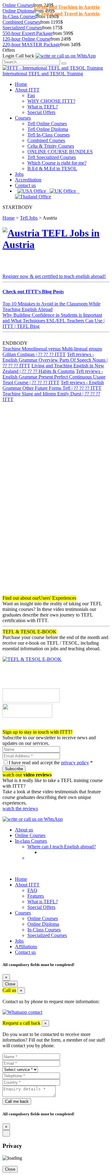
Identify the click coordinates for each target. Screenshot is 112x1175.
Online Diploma (18, 10)
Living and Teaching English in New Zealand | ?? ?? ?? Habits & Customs (53, 368)
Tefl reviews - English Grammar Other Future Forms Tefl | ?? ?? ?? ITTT (53, 385)
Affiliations (26, 946)
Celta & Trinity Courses (50, 146)
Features (35, 896)
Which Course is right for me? (56, 163)
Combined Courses (21, 22)
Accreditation (28, 179)
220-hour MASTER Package (31, 44)
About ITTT (27, 89)
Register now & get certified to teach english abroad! (54, 276)
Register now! (16, 726)
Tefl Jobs (29, 218)
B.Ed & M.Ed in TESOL (52, 168)
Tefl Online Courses (47, 123)
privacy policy (75, 762)
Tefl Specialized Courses (51, 157)
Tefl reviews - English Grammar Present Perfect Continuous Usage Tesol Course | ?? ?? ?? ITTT (53, 377)
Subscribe (14, 768)
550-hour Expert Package (27, 33)
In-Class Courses (19, 16)
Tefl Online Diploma (47, 129)
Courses (23, 118)
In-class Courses (31, 841)
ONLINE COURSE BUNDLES (60, 151)
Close (10, 984)
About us (24, 829)
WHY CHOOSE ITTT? (51, 101)
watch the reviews (20, 808)
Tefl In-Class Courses (48, 134)
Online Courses (17, 5)
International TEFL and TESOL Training (42, 73)
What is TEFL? (42, 106)
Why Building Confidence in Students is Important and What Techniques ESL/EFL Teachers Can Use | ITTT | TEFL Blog (53, 320)
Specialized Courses (22, 27)
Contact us (25, 185)
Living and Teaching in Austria (67, 7)
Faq (31, 95)
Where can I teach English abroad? (61, 846)
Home (21, 84)
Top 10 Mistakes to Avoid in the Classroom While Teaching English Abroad (51, 306)
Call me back (17, 1101)
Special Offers (41, 112)
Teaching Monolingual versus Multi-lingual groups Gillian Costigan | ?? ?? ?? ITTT (52, 351)
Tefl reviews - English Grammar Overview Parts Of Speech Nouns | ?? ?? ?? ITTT (55, 360)
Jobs (19, 174)
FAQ (32, 890)
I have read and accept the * (51, 762)
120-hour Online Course (26, 39)
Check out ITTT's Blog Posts (33, 291)
